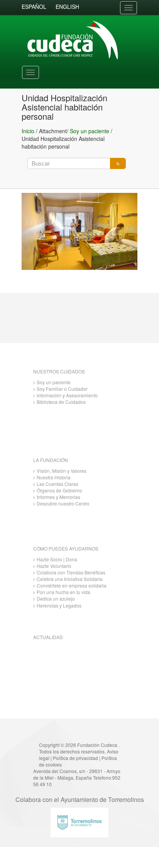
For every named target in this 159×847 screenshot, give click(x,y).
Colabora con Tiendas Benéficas (71, 572)
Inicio (28, 131)
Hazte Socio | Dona (57, 559)
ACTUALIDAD (48, 637)
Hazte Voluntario (54, 565)
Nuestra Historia (54, 477)
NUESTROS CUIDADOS (59, 371)
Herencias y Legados (59, 605)
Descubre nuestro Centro (63, 503)
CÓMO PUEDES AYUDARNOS (65, 548)
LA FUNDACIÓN (50, 460)
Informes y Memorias (58, 497)
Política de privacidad (75, 758)
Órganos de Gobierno (59, 490)
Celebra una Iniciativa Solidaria (70, 579)
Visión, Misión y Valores (61, 470)
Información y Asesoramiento (67, 395)
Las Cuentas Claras (57, 483)
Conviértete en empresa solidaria (72, 585)
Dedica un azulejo (56, 598)
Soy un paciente (89, 131)
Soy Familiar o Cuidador (62, 388)
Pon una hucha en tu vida (63, 592)
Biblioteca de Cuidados (61, 401)
